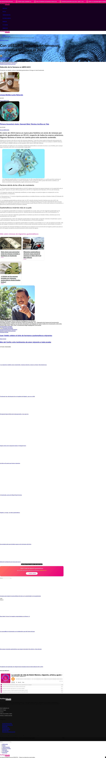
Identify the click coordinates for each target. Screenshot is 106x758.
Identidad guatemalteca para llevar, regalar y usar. (73, 1)
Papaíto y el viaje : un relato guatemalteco (10, 512)
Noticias (5, 730)
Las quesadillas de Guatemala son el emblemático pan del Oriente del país (17, 631)
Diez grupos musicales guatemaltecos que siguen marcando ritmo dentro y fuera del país (21, 649)
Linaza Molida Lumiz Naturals (11, 95)
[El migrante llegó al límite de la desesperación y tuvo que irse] (31, 405)
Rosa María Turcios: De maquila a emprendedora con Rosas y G (15, 616)
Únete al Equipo (3, 710)
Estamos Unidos (4, 40)
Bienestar (5, 727)
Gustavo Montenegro (5, 58)
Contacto (1, 711)
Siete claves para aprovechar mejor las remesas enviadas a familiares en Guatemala (10, 254)
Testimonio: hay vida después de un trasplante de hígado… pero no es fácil (17, 396)
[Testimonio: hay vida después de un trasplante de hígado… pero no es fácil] (31, 381)
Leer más (2, 257)
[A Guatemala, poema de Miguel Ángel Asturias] (31, 479)
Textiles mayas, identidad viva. (24, 1)
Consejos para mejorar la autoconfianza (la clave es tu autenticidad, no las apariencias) (20, 596)
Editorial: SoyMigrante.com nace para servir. (10, 561)
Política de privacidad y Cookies (6, 713)
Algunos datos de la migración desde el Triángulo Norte (13, 445)
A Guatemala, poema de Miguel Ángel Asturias (11, 495)
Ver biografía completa (6, 326)
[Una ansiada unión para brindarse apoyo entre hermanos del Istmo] (31, 528)
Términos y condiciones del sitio (6, 715)
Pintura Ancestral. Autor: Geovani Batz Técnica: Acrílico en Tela (24, 124)
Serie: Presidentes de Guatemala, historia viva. (46, 1)
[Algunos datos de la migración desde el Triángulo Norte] (31, 430)
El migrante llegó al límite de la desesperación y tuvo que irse (14, 414)
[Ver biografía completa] (12, 326)
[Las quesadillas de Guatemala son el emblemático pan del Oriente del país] (31, 624)
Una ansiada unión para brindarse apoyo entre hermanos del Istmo (15, 544)
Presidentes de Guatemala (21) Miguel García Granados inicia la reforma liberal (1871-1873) (21, 666)
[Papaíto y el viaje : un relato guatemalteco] (31, 504)
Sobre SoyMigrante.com (4, 708)
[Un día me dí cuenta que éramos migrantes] (31, 454)
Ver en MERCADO (4, 100)
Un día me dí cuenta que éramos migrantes (10, 463)
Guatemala (6, 729)
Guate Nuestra (7, 723)
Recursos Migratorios (8, 731)
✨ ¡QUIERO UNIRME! (31, 573)
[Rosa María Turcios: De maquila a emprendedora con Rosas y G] (31, 608)
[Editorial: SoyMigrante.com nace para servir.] (31, 553)
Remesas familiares (8, 328)
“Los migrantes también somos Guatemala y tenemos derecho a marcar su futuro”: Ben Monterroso (23, 364)
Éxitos (4, 726)
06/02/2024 (3, 59)
